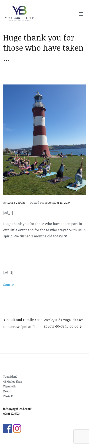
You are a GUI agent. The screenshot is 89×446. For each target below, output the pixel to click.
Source (8, 284)
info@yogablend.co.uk (17, 409)
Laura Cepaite (16, 202)
